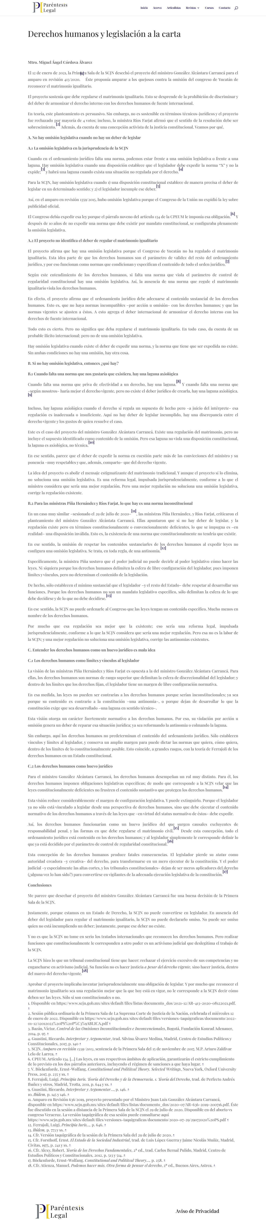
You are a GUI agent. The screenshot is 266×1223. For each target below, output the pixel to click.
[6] (233, 213)
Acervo (157, 8)
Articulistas (174, 8)
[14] (225, 786)
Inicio (144, 8)
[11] (133, 510)
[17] (225, 871)
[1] (82, 73)
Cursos (209, 8)
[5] (158, 185)
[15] (176, 827)
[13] (109, 595)
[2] (58, 123)
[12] (163, 547)
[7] (227, 261)
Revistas (191, 8)
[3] (43, 168)
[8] (178, 381)
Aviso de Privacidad (197, 1211)
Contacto (224, 8)
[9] (30, 394)
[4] (181, 168)
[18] (85, 970)
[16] (170, 840)
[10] (91, 442)
